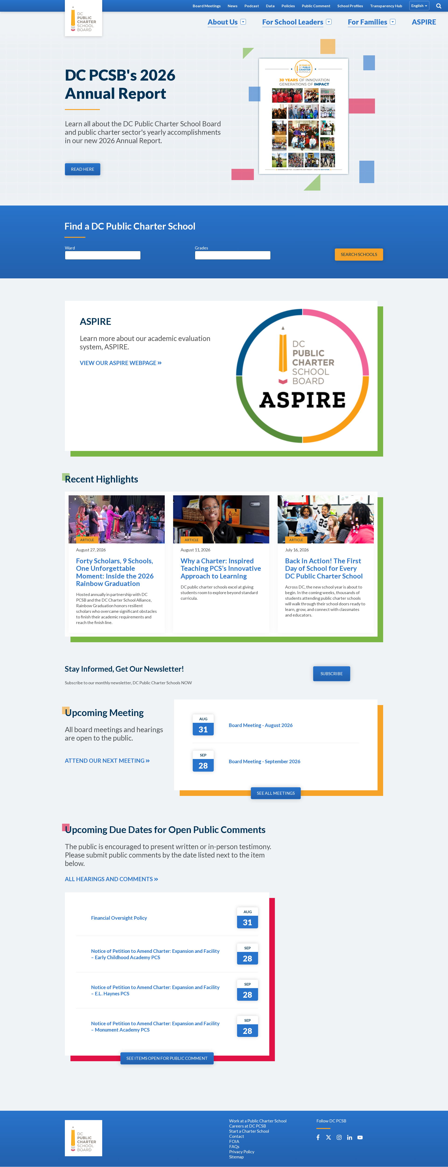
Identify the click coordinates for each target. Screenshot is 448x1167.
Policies (288, 6)
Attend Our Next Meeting (104, 760)
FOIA (234, 1141)
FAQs (234, 1146)
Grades (201, 247)
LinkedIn (349, 1137)
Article (87, 540)
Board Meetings (207, 6)
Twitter (328, 1137)
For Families (367, 22)
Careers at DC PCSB (247, 1125)
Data (270, 6)
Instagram (339, 1137)
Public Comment (316, 6)
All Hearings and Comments (109, 879)
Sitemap (236, 1156)
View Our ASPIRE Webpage (118, 362)
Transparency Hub (386, 6)
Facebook (318, 1137)
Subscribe (332, 673)
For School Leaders (292, 22)
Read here (82, 169)
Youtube (360, 1137)
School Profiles (350, 6)
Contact (236, 1136)
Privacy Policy (241, 1151)
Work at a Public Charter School (258, 1120)
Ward (70, 247)
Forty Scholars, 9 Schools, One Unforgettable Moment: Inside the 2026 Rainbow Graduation (115, 572)
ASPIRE (424, 22)
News (233, 6)
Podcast (252, 6)
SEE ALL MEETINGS (276, 793)
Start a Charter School (249, 1131)
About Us (223, 22)
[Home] (83, 18)
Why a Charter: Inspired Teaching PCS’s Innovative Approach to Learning (221, 568)
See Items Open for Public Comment (167, 1058)
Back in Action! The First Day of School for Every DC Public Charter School (324, 568)
